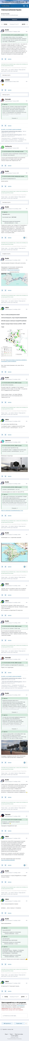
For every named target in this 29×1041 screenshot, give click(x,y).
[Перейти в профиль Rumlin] (2, 30)
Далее (23, 24)
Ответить (14, 19)
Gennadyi (6, 13)
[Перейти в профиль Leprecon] (2, 441)
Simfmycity (8, 146)
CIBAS (7, 307)
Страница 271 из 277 (14, 24)
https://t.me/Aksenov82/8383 (8, 860)
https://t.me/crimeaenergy (13, 269)
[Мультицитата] (2, 59)
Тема (11, 1034)
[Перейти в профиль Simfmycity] (2, 147)
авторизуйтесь (21, 1005)
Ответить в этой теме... (10, 1015)
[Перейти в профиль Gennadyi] (2, 100)
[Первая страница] (2, 24)
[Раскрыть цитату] (2, 35)
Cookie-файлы (14, 1035)
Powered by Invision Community (14, 1038)
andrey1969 (17, 35)
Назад (5, 24)
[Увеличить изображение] (2, 84)
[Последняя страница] (27, 24)
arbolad (7, 80)
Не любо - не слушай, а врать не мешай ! (11, 129)
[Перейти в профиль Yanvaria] (2, 815)
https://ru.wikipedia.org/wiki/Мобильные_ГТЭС (12, 510)
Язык (6, 1034)
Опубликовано (12, 31)
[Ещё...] (26, 31)
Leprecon (8, 440)
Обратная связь (19, 1034)
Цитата (9, 59)
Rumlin (7, 30)
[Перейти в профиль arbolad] (2, 80)
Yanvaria (7, 814)
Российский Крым (13, 15)
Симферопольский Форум (13, 2)
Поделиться (8, 1023)
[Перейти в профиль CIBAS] (2, 308)
